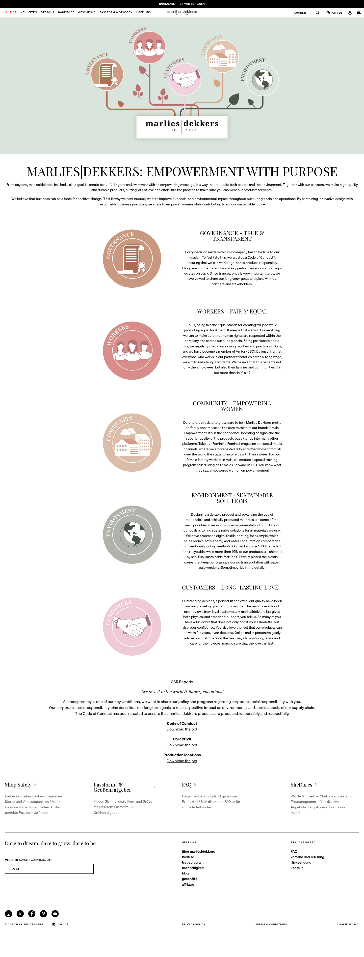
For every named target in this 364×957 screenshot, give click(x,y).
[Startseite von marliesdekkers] (182, 13)
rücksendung (301, 862)
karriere (188, 856)
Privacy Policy (194, 924)
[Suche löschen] (315, 12)
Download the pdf (182, 729)
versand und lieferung (307, 856)
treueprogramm (194, 862)
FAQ (294, 851)
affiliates (188, 884)
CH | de (337, 12)
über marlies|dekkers (198, 851)
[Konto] (349, 13)
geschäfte (189, 878)
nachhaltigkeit (193, 867)
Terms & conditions (271, 924)
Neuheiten (29, 13)
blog (185, 873)
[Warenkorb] (359, 13)
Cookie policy (348, 924)
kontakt (297, 867)
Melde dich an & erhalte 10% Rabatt (28, 859)
